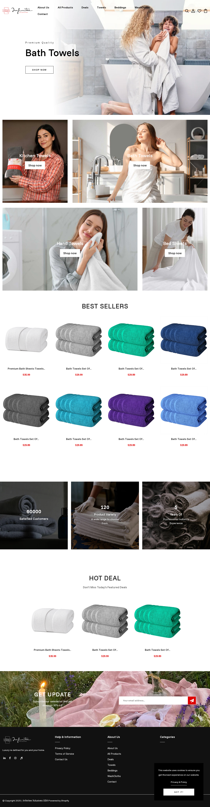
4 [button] (109, 106)
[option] (105, 57)
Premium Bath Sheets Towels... (26, 368)
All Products (65, 7)
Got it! (178, 792)
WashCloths (142, 7)
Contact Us (61, 759)
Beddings (120, 7)
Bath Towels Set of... (78, 368)
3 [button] (105, 106)
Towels (101, 7)
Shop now (35, 165)
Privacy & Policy (179, 782)
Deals (85, 7)
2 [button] (101, 106)
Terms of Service (64, 753)
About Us (43, 7)
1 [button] (97, 106)
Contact (43, 14)
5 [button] (113, 106)
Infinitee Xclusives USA (35, 800)
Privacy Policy (62, 748)
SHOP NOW (39, 69)
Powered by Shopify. (58, 800)
